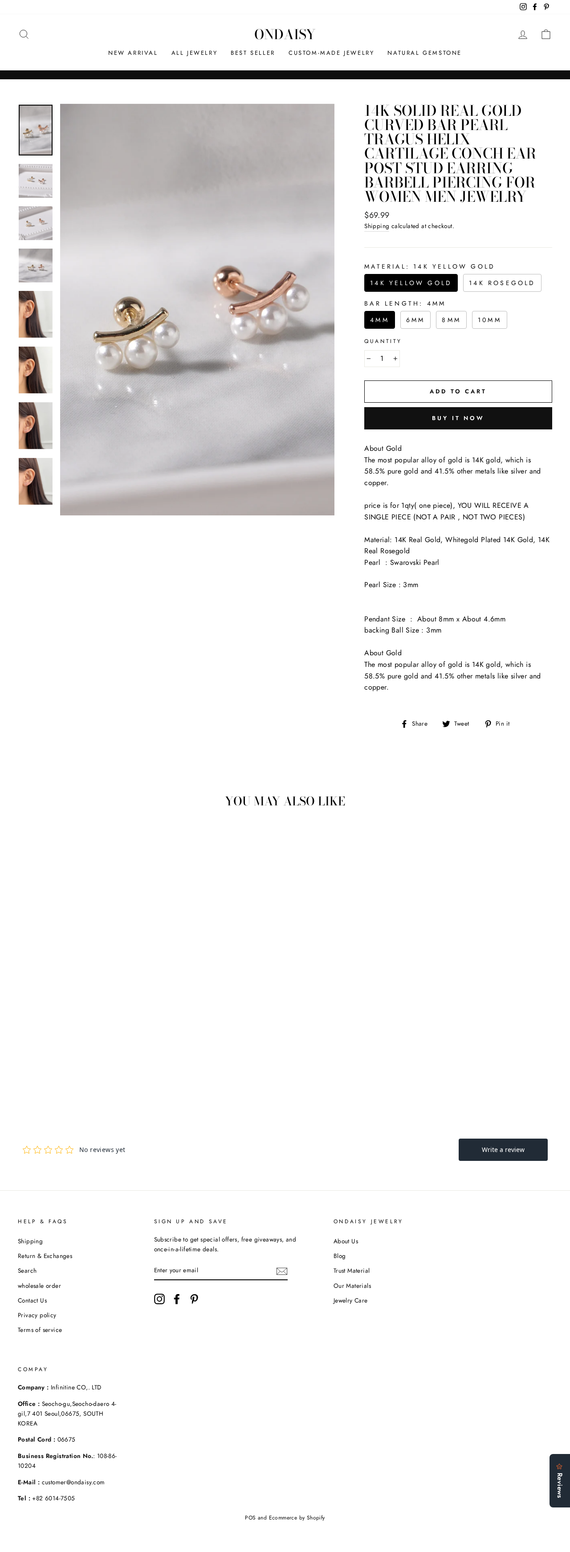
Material (429, 266)
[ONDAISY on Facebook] (176, 1299)
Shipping (376, 225)
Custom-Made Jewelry (331, 53)
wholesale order (39, 1285)
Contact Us (32, 1300)
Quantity (383, 341)
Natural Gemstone (424, 53)
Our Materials (352, 1285)
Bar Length (405, 303)
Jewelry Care (351, 1300)
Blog (340, 1255)
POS (250, 1518)
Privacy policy (37, 1315)
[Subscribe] (282, 1270)
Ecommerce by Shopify (297, 1518)
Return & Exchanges (45, 1255)
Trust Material (352, 1270)
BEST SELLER (253, 53)
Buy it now (458, 418)
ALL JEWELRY (194, 53)
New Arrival (133, 53)
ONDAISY (285, 34)
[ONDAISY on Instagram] (159, 1299)
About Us (346, 1241)
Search (27, 1270)
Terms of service (40, 1329)
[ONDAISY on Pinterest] (194, 1299)
